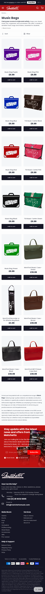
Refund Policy (6, 545)
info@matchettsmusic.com (18, 505)
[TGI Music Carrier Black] (33, 103)
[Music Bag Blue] (11, 103)
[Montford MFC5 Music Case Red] (33, 351)
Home (4, 13)
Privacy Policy (6, 550)
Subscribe (34, 452)
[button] (11, 79)
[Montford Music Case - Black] (11, 351)
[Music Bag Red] (11, 151)
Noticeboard (28, 518)
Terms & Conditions (11, 559)
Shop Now (31, 2)
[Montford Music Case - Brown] (33, 300)
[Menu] (4, 8)
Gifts (3, 535)
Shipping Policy (7, 548)
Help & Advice (28, 516)
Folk (3, 523)
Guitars (4, 516)
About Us (27, 523)
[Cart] (41, 8)
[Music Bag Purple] (11, 54)
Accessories (6, 532)
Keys (3, 520)
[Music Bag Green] (11, 249)
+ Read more (6, 28)
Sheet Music (6, 530)
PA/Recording (6, 527)
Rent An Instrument (30, 520)
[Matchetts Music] (12, 7)
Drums (4, 518)
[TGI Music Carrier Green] (33, 200)
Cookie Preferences (34, 559)
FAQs (3, 552)
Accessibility (22, 559)
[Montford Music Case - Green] (33, 249)
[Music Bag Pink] (33, 54)
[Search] (37, 8)
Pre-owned (5, 537)
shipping (11, 2)
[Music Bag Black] (11, 200)
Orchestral (5, 525)
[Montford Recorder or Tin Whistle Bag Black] (11, 300)
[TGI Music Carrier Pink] (33, 151)
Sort (6, 34)
